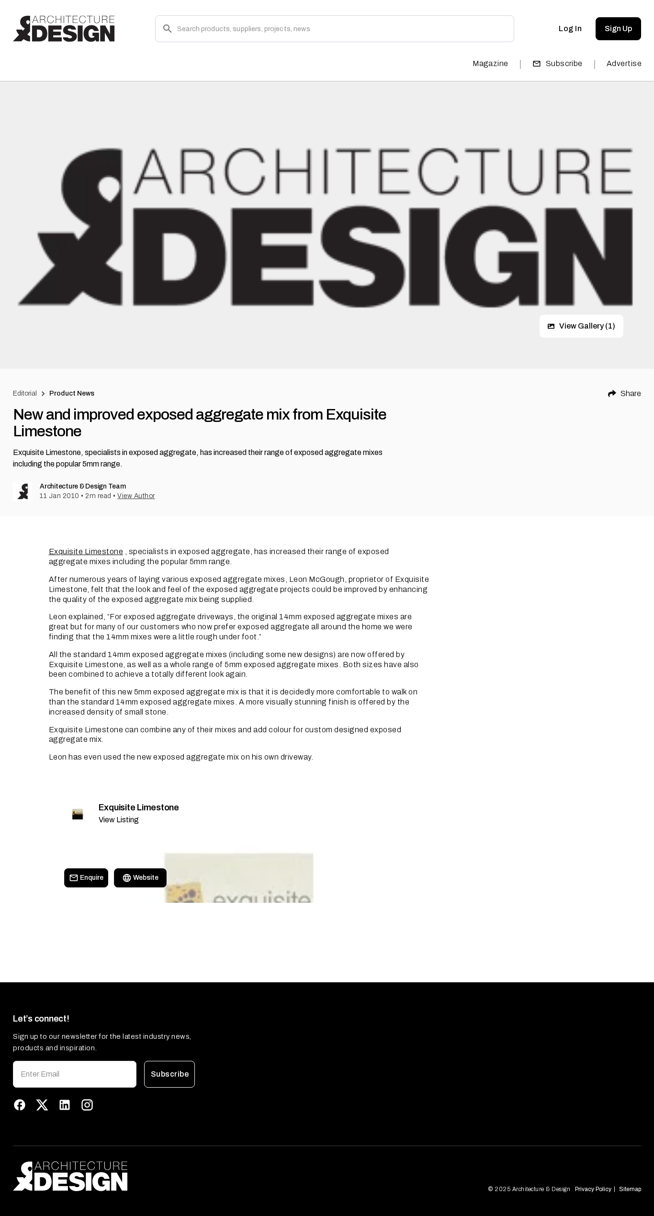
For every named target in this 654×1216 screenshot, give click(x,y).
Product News (72, 393)
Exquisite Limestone (86, 551)
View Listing (119, 820)
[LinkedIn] (64, 1105)
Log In (570, 28)
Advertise (624, 63)
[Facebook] (19, 1105)
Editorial (25, 393)
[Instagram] (87, 1105)
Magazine (490, 63)
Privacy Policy (593, 1189)
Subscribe (564, 63)
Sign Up (618, 28)
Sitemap (630, 1189)
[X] (42, 1105)
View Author (136, 496)
